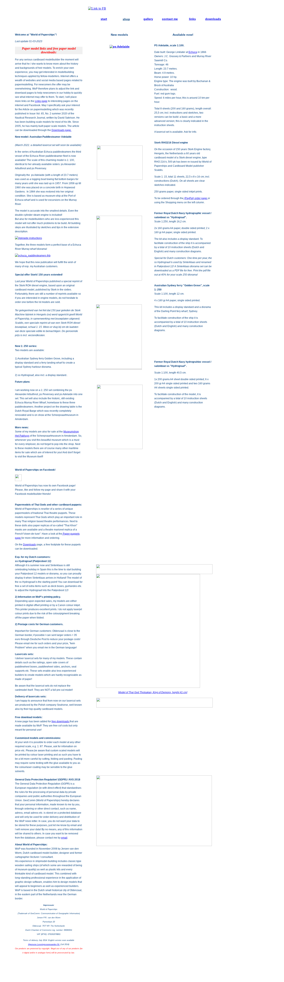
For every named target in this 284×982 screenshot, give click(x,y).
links (192, 19)
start (104, 19)
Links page (41, 101)
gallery (148, 19)
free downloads (61, 721)
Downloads (29, 544)
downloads (213, 19)
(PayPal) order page (196, 198)
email (64, 837)
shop (126, 19)
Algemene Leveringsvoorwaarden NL (44, 944)
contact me (170, 19)
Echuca (193, 52)
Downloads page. (62, 130)
